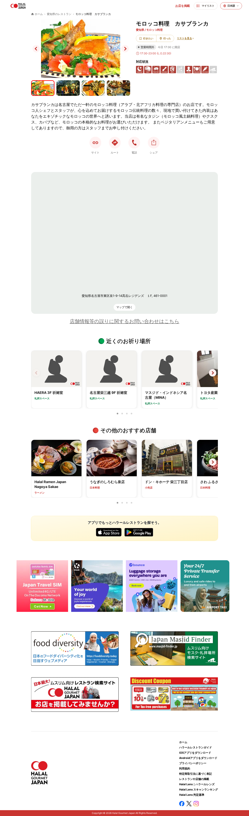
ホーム (183, 742)
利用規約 (184, 768)
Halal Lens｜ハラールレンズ (197, 784)
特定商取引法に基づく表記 (195, 773)
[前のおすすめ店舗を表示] (36, 462)
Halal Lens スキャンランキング (198, 789)
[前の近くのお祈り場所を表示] (36, 373)
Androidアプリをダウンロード (198, 758)
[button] (134, 142)
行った (167, 38)
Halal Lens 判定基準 (191, 794)
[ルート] (115, 142)
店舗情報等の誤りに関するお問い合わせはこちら (124, 321)
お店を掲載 (182, 6)
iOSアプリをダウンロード (195, 752)
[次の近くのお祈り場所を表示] (212, 373)
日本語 (231, 5)
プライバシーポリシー (192, 763)
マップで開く (124, 307)
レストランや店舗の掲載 (194, 779)
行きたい (148, 38)
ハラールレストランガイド (195, 747)
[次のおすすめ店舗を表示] (212, 462)
